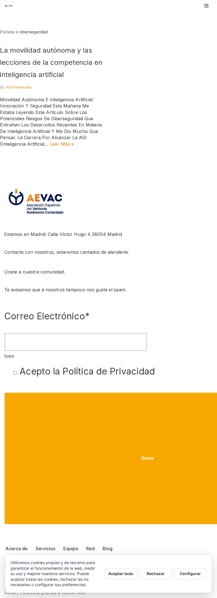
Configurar (190, 573)
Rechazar (156, 573)
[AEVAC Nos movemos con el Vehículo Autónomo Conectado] (8, 5)
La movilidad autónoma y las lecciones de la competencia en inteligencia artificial (51, 62)
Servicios (45, 548)
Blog (107, 548)
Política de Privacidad (108, 371)
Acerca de (16, 548)
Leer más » (62, 144)
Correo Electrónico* (47, 316)
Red (90, 548)
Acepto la (86, 371)
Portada (7, 31)
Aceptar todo (120, 573)
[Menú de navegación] (206, 5)
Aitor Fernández (19, 87)
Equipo (70, 548)
